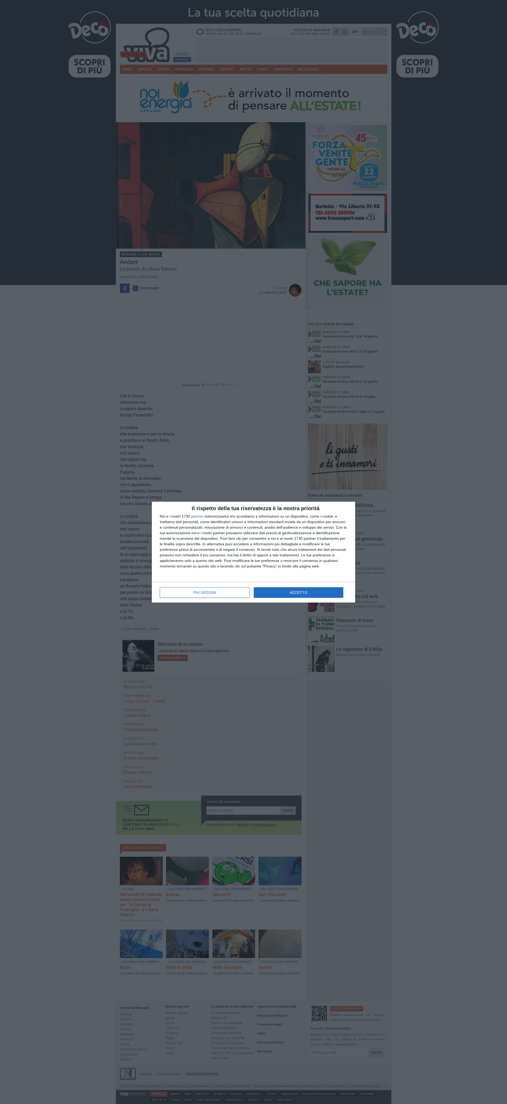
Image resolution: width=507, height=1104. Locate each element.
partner (197, 516)
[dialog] (253, 552)
